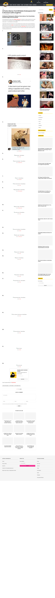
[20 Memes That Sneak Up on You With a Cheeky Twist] (7, 428)
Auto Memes (26, 4)
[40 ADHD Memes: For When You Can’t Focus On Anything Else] (30, 416)
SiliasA (20, 156)
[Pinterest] (54, 11)
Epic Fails (14, 4)
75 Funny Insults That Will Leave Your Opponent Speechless (7, 422)
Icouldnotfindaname (20, 46)
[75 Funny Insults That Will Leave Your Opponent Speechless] (7, 416)
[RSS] (54, 13)
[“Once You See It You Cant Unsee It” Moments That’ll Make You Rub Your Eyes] (19, 441)
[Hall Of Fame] (38, 1)
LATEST (31, 2)
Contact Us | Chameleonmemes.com (7, 468)
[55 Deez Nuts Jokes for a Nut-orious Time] (45, 213)
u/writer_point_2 (20, 236)
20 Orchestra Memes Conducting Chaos (7, 446)
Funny (11, 4)
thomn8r (20, 230)
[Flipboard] (54, 6)
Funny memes (23, 26)
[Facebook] (54, 7)
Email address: (22, 461)
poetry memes (11, 385)
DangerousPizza (20, 162)
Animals (18, 4)
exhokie (20, 349)
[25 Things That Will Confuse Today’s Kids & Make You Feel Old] (19, 416)
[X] (54, 9)
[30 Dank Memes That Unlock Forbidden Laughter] (30, 441)
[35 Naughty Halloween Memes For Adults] (19, 428)
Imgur (20, 74)
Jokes (22, 4)
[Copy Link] (54, 12)
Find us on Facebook (41, 132)
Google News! (14, 382)
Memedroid (20, 179)
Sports (30, 4)
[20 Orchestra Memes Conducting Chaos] (7, 441)
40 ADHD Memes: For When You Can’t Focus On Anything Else (30, 422)
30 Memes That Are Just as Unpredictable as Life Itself (30, 434)
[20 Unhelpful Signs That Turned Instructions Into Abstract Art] (45, 268)
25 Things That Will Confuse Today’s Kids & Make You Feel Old (19, 422)
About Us (3, 465)
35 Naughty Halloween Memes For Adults (19, 434)
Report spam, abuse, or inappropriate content (9, 470)
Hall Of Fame (38, 2)
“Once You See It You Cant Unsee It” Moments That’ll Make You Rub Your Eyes (19, 447)
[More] (54, 15)
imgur (20, 366)
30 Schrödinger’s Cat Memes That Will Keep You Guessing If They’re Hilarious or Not (45, 149)
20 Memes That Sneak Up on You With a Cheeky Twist (8, 434)
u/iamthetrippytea (20, 108)
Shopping (34, 4)
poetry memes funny (17, 385)
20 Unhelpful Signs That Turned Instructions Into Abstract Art (44, 275)
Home (3, 7)
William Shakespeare (17, 19)
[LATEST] (31, 1)
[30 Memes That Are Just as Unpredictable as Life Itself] (30, 428)
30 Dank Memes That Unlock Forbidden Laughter (30, 446)
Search (51, 9)
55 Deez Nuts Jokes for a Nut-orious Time (45, 219)
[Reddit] (54, 10)
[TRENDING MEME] (45, 1)
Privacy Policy (4, 463)
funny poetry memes (5, 385)
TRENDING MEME (45, 2)
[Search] (43, 4)
